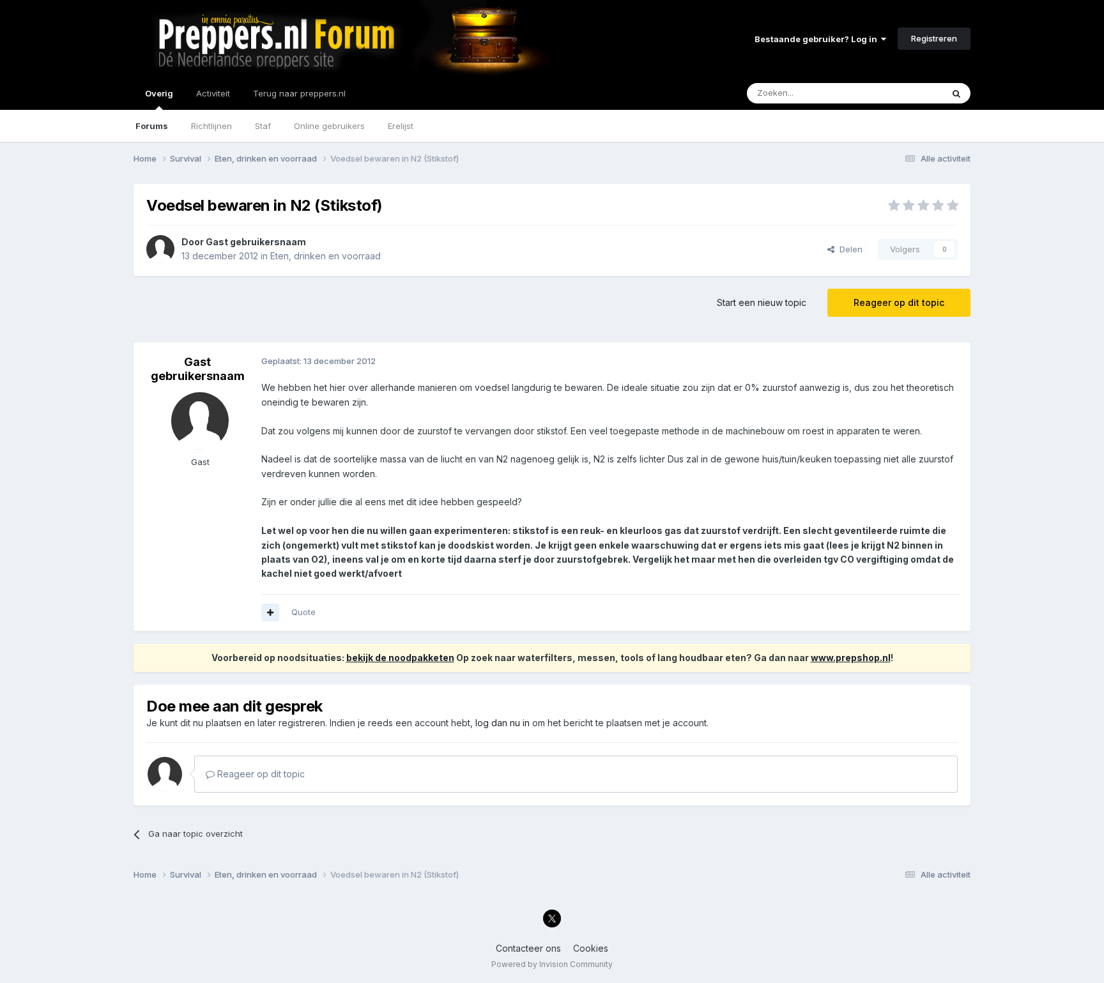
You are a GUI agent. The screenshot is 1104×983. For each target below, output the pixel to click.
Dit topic (909, 93)
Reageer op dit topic (899, 302)
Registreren (934, 38)
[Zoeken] (956, 93)
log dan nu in (502, 722)
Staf (263, 126)
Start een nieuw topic (761, 302)
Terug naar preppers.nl (299, 93)
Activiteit (213, 93)
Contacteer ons (528, 948)
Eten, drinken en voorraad (325, 255)
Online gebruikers (329, 126)
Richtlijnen (211, 126)
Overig (159, 93)
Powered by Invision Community (552, 964)
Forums (151, 126)
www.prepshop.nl (851, 657)
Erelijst (400, 126)
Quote (303, 612)
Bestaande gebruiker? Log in (818, 39)
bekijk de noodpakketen (400, 657)
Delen (848, 249)
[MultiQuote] (270, 612)
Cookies (590, 948)
